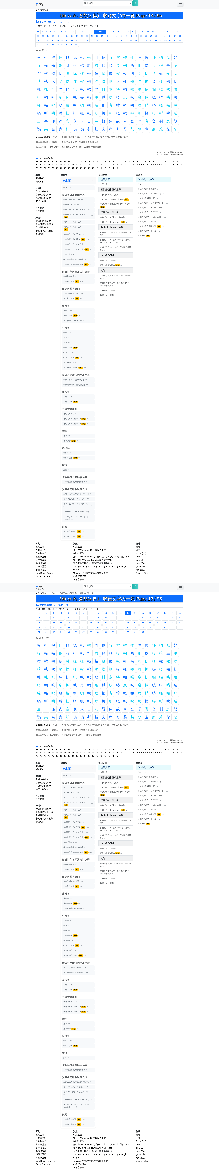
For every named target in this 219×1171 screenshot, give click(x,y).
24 (157, 32)
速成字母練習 (42, 201)
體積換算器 (41, 566)
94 (62, 45)
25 (162, 32)
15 (113, 32)
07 (61, 161)
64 (62, 40)
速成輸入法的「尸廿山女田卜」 (152, 217)
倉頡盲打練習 (42, 227)
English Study (143, 573)
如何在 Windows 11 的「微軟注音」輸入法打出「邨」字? (101, 556)
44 (112, 36)
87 (175, 40)
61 (48, 40)
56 (170, 36)
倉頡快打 (40, 234)
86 (170, 40)
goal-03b (140, 566)
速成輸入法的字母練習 (150, 226)
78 (131, 40)
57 (175, 36)
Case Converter (43, 576)
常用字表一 (78, 579)
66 (72, 40)
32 (53, 36)
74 (112, 40)
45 (116, 36)
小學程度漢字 (79, 576)
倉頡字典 (44, 158)
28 (177, 32)
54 (161, 36)
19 (133, 32)
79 (136, 40)
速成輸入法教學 (146, 179)
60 (43, 40)
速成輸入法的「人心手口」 (150, 212)
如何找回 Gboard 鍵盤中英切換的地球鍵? (115, 248)
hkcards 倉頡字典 (44, 137)
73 (107, 40)
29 (38, 36)
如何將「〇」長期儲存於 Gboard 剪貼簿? (115, 233)
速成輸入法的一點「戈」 (149, 231)
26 (167, 32)
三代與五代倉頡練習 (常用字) (115, 199)
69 (87, 40)
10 (82, 32)
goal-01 (139, 560)
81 (146, 40)
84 (161, 40)
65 (67, 40)
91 (48, 45)
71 (97, 40)
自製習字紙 (41, 550)
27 (172, 32)
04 (49, 161)
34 (62, 36)
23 (153, 32)
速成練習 (145, 236)
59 (38, 40)
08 (65, 161)
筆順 (138, 550)
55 (165, 36)
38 (82, 36)
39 (87, 36)
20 (138, 32)
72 (102, 40)
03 (45, 161)
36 (72, 36)
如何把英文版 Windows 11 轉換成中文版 (92, 560)
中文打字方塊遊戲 (44, 230)
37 (77, 36)
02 (41, 161)
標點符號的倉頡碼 (108, 260)
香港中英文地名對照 (83, 563)
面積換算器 (41, 563)
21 (143, 32)
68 (82, 40)
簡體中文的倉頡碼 (108, 295)
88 (180, 40)
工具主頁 (40, 547)
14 (108, 32)
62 (53, 40)
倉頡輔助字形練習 (44, 224)
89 (38, 45)
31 (48, 36)
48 (131, 36)
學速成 (142, 184)
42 (102, 36)
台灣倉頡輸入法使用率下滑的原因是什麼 (115, 277)
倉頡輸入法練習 (43, 194)
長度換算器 (41, 560)
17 (123, 32)
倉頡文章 (105, 179)
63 (58, 40)
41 (97, 36)
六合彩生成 (41, 553)
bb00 (138, 556)
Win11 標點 (78, 553)
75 (116, 40)
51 (146, 36)
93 (58, 45)
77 (126, 40)
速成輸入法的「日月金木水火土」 (153, 203)
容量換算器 (41, 570)
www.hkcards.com (176, 155)
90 (43, 45)
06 (57, 161)
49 (136, 36)
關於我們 (40, 181)
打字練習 (40, 211)
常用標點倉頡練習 (111, 265)
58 (180, 36)
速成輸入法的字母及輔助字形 (151, 194)
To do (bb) (141, 553)
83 (156, 40)
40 (92, 36)
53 (156, 36)
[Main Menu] (180, 4)
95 (67, 45)
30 (43, 36)
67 (77, 40)
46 (121, 36)
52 (151, 36)
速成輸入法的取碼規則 (148, 189)
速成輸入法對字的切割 (148, 198)
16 (118, 32)
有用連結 (140, 570)
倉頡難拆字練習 (43, 221)
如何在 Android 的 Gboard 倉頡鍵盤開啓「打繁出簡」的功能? (115, 241)
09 (69, 161)
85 (165, 40)
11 (87, 32)
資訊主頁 (77, 547)
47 (126, 36)
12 (91, 32)
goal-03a (140, 563)
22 (148, 32)
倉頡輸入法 (44, 10)
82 (151, 40)
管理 (138, 547)
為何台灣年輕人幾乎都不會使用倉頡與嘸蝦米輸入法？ (115, 284)
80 (141, 40)
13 (100, 32)
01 (37, 161)
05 (53, 161)
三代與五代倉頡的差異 (110, 195)
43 (107, 36)
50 (141, 36)
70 (92, 40)
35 (67, 36)
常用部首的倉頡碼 (108, 290)
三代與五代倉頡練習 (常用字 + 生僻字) (115, 205)
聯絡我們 (40, 178)
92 (53, 45)
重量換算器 (41, 556)
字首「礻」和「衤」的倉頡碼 (113, 217)
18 (128, 32)
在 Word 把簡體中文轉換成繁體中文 (90, 573)
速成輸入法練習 (43, 198)
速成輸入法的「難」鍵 (148, 222)
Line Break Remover (46, 573)
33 (58, 36)
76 (121, 40)
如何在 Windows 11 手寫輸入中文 (89, 550)
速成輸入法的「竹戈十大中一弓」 (153, 208)
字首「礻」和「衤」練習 (113, 222)
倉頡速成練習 (42, 191)
